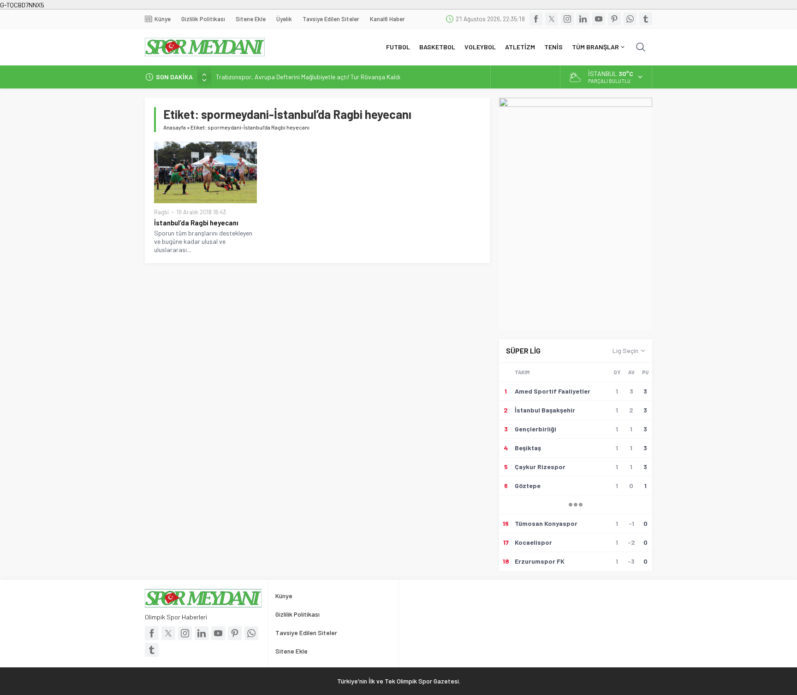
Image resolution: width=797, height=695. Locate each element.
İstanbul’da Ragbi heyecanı (197, 222)
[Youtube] (598, 18)
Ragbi (161, 212)
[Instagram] (567, 18)
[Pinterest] (614, 18)
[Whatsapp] (630, 18)
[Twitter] (551, 18)
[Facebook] (535, 18)
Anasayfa (174, 127)
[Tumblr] (645, 18)
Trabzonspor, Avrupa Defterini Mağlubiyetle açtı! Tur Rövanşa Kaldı (308, 77)
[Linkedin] (583, 18)
